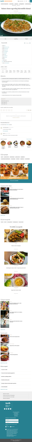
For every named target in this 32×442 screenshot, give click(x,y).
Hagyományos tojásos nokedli (16, 290)
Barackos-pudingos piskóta (6, 376)
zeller (5, 54)
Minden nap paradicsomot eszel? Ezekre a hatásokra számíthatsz (16, 189)
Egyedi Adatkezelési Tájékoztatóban (11, 435)
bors (3, 61)
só (2, 60)
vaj (4, 58)
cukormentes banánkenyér (5, 158)
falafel (16, 243)
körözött (17, 158)
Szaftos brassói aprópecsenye (14, 336)
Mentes (11, 301)
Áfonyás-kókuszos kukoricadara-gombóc (8, 383)
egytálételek (14, 5)
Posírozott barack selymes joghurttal (8, 373)
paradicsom (5, 55)
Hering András (16, 271)
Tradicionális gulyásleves (14, 354)
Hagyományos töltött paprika (14, 345)
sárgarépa (5, 52)
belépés (8, 124)
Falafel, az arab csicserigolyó (16, 245)
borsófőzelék (27, 158)
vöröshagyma (6, 51)
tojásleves (22, 158)
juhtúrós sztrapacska (4, 3)
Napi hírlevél (8, 426)
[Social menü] (24, 1)
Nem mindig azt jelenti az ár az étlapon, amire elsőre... (16, 312)
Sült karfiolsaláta (4, 386)
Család (11, 196)
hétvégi (2, 66)
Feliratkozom (16, 422)
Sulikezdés (11, 187)
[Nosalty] (2, 1)
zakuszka (16, 3)
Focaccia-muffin (4, 369)
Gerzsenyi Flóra (16, 293)
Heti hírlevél (12, 426)
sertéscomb (6, 48)
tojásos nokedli (16, 265)
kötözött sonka (6, 47)
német (6, 66)
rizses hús (18, 5)
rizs (4, 45)
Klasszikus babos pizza (5, 379)
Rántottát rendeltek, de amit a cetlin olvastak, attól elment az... (15, 303)
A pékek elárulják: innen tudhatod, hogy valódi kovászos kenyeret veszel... (17, 207)
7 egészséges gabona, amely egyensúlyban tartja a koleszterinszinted (17, 198)
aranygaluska (21, 3)
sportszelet (11, 3)
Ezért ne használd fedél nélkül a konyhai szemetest (16, 321)
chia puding (13, 158)
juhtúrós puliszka (28, 3)
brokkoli (5, 57)
